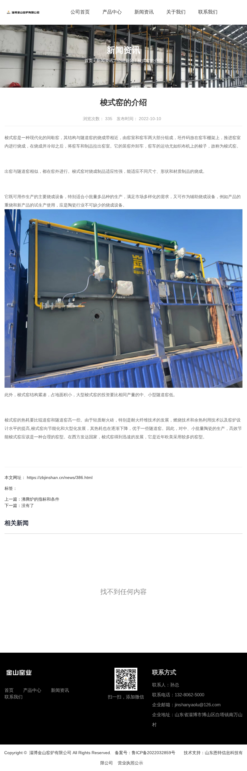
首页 (89, 60)
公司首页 (80, 11)
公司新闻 (125, 60)
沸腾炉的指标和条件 (40, 499)
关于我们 (176, 11)
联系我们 (207, 11)
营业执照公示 (132, 762)
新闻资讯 (144, 11)
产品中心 (112, 11)
